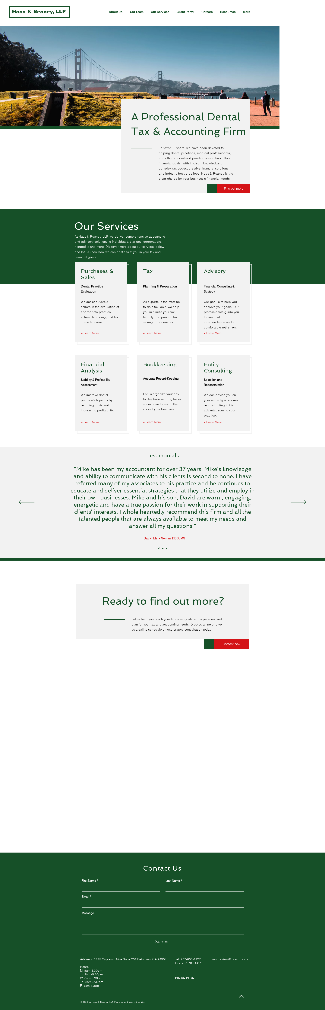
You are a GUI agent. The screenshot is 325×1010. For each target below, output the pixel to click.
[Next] (298, 502)
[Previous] (26, 502)
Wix (143, 1002)
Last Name (173, 880)
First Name (89, 880)
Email (85, 896)
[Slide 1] (159, 548)
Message (88, 912)
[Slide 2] (162, 548)
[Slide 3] (166, 548)
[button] (209, 644)
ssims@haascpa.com (235, 959)
